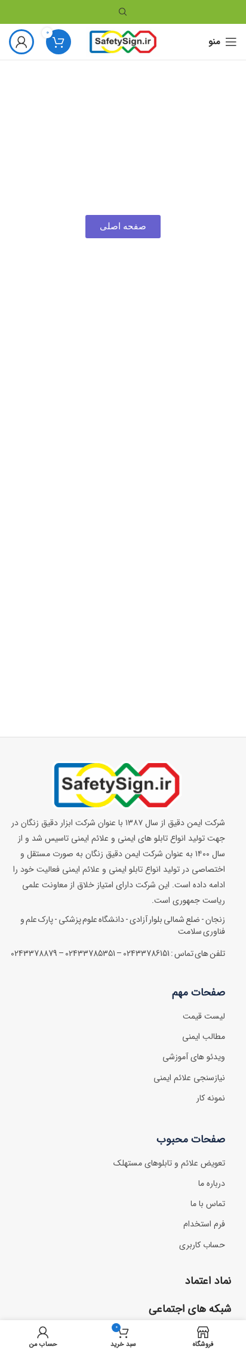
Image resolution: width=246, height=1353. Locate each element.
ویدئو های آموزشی (193, 1056)
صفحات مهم (198, 992)
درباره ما (211, 1183)
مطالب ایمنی (203, 1036)
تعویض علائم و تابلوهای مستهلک (169, 1163)
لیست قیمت (204, 1016)
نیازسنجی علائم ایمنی (189, 1077)
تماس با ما (207, 1203)
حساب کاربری (202, 1244)
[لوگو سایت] (123, 41)
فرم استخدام (204, 1224)
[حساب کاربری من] (21, 42)
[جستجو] (123, 12)
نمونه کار (210, 1098)
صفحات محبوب (190, 1139)
